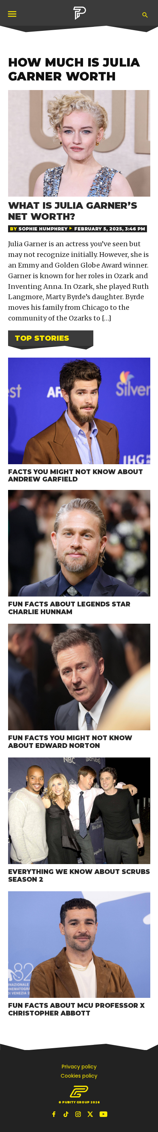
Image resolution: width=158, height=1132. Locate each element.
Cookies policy (79, 1075)
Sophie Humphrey (43, 229)
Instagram (79, 1114)
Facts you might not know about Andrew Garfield (75, 475)
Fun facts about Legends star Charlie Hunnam (69, 608)
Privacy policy (79, 1066)
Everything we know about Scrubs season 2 (79, 875)
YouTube (103, 1114)
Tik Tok (67, 1114)
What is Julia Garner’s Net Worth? (72, 211)
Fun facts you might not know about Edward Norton (70, 741)
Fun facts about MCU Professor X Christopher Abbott (76, 1009)
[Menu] (13, 13)
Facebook (54, 1114)
